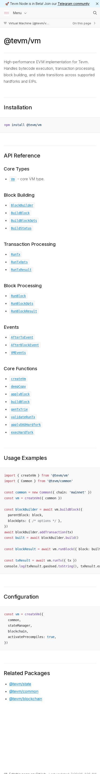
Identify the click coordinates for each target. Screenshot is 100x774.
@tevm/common (23, 691)
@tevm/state (20, 684)
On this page (82, 23)
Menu (17, 13)
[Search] (95, 13)
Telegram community (74, 4)
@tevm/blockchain (25, 698)
